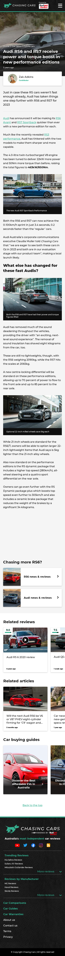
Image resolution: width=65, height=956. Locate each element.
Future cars (29, 46)
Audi (6, 118)
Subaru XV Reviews (14, 863)
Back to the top (32, 805)
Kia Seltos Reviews (13, 860)
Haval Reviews (11, 887)
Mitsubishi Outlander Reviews (19, 867)
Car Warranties (13, 914)
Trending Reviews (17, 855)
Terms (7, 931)
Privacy (8, 936)
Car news (16, 46)
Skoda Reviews (12, 891)
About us (9, 919)
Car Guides (10, 908)
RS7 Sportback (26, 122)
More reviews (46, 871)
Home (6, 46)
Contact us (10, 925)
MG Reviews (10, 883)
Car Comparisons (14, 902)
